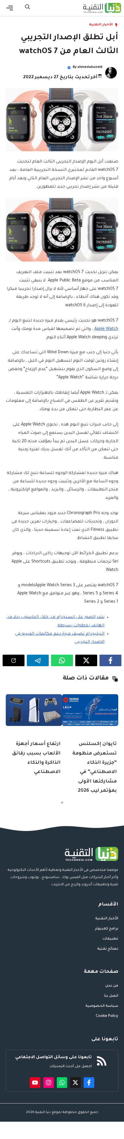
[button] (27, 8)
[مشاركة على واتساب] (62, 660)
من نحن (111, 986)
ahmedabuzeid (89, 67)
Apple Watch (106, 329)
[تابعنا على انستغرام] (48, 1082)
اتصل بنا (111, 996)
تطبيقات (110, 939)
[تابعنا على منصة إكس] (75, 1082)
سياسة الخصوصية (101, 1006)
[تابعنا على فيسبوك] (89, 1082)
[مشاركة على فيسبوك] (110, 660)
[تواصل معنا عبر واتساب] (62, 1082)
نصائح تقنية (107, 949)
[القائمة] (9, 8)
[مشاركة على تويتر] (86, 660)
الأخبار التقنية (101, 25)
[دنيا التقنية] (102, 8)
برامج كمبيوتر (106, 929)
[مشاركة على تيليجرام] (38, 660)
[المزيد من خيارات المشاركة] (14, 660)
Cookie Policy (107, 1016)
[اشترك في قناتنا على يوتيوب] (35, 1082)
